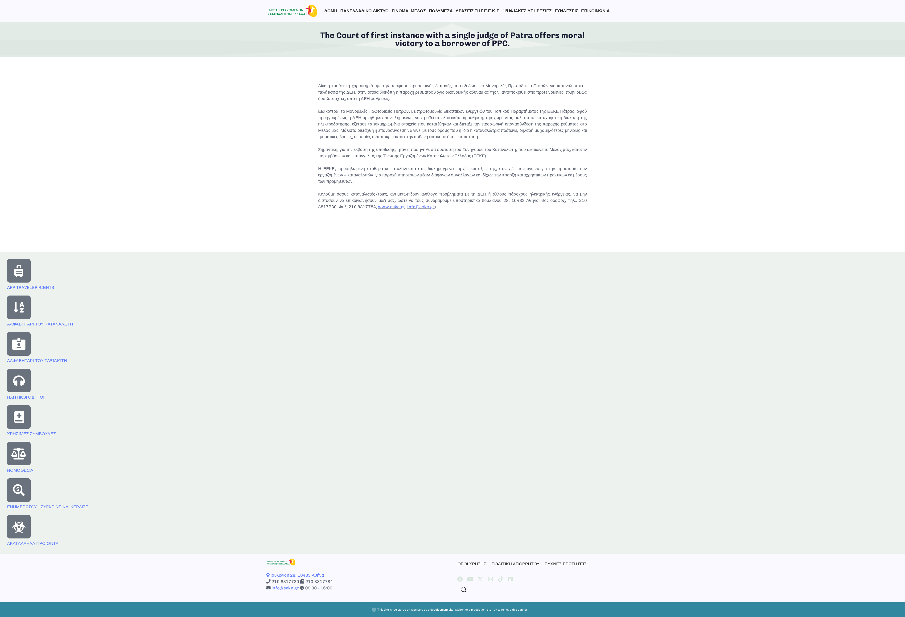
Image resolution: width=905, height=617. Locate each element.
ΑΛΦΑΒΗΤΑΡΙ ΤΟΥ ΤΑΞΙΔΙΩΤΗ (37, 360)
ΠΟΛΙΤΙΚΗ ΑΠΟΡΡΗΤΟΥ (516, 564)
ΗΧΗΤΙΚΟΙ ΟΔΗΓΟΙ (25, 397)
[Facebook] (460, 579)
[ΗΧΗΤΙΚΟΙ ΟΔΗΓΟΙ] (19, 380)
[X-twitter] (480, 579)
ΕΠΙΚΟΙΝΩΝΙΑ (595, 10)
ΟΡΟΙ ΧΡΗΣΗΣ (471, 564)
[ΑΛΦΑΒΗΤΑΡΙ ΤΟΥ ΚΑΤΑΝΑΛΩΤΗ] (19, 307)
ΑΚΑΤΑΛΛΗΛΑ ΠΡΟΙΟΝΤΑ (32, 543)
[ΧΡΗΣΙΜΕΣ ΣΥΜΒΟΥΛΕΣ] (19, 417)
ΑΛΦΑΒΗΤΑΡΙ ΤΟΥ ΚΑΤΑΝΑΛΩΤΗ (40, 324)
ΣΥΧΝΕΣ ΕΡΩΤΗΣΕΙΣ (566, 564)
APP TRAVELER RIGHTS (30, 287)
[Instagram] (490, 579)
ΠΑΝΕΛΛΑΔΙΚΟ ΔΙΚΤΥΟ (364, 10)
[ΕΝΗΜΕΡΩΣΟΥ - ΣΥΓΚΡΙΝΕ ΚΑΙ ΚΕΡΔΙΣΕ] (19, 490)
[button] (461, 589)
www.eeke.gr (391, 206)
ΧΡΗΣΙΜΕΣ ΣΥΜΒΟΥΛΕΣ (31, 433)
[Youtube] (470, 579)
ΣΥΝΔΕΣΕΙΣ (566, 10)
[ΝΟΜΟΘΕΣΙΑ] (19, 453)
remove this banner (514, 609)
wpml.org (417, 609)
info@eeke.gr (421, 206)
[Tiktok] (500, 579)
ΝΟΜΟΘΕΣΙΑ (20, 470)
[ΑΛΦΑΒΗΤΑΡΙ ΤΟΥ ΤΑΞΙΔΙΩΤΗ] (19, 344)
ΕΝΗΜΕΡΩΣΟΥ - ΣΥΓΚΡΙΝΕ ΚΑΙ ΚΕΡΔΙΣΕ (47, 506)
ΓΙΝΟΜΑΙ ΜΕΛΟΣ (409, 10)
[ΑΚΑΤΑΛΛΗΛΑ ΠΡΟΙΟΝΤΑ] (19, 526)
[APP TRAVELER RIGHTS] (19, 271)
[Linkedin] (511, 579)
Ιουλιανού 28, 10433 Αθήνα (297, 575)
